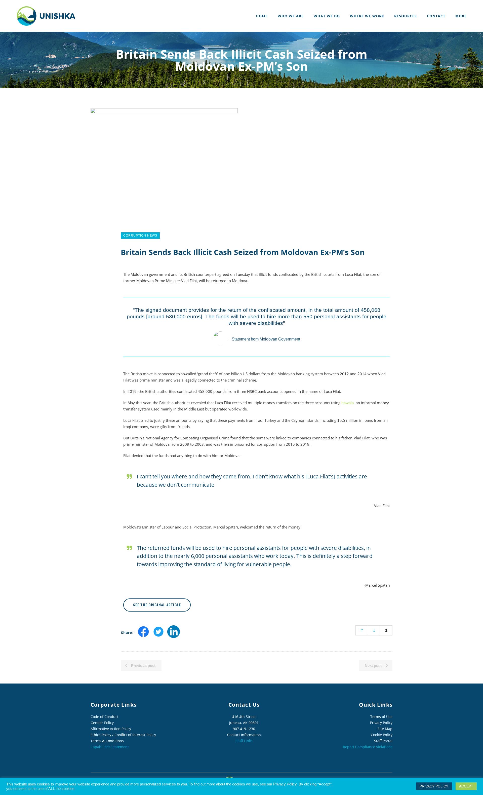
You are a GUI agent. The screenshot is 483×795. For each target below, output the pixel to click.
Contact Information (244, 734)
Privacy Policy (381, 722)
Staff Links (244, 740)
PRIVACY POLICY (434, 786)
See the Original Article (157, 605)
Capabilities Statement (110, 746)
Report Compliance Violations (367, 746)
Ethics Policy (101, 734)
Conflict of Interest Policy (135, 734)
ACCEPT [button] (466, 786)
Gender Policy (102, 722)
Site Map (385, 728)
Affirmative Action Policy (111, 728)
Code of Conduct (104, 716)
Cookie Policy (381, 734)
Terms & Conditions (107, 740)
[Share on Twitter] (158, 636)
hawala (347, 402)
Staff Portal (383, 740)
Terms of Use (381, 716)
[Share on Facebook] (143, 636)
